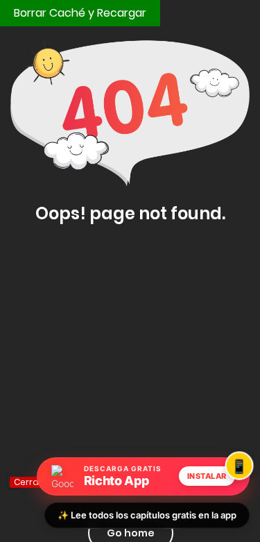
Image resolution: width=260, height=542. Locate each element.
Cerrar (28, 482)
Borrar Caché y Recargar (80, 13)
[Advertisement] (130, 375)
